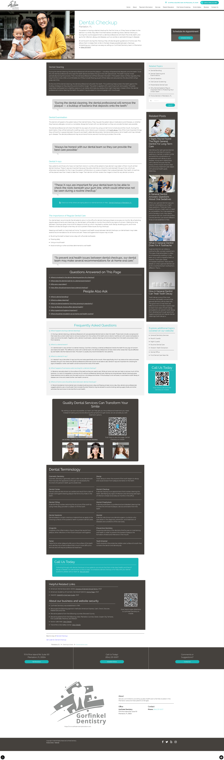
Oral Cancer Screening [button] (183, 7)
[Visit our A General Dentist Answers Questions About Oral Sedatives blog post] (162, 192)
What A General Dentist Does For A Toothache (161, 244)
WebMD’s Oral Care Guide (66, 595)
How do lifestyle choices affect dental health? (67, 307)
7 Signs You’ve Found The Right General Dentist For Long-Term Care (160, 142)
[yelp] (171, 742)
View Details (67, 622)
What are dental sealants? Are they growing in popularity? (72, 303)
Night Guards (155, 341)
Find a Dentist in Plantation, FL (161, 96)
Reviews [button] (206, 7)
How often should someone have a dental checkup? (69, 287)
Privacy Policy (50, 742)
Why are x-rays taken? (59, 284)
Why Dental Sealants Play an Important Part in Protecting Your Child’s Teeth (162, 90)
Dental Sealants (155, 78)
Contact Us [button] (214, 7)
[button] (3, 757)
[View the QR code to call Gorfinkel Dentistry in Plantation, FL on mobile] (162, 385)
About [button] (135, 7)
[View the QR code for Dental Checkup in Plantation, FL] (118, 435)
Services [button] (157, 7)
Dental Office (155, 352)
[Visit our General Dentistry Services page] (95, 458)
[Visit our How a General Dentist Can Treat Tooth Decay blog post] (162, 289)
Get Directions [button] (37, 661)
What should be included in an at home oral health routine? (72, 314)
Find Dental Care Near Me (159, 355)
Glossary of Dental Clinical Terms (86, 589)
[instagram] (176, 742)
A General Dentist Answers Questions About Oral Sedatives (160, 197)
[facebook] (162, 742)
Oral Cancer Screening (158, 82)
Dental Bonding (156, 70)
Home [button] (128, 7)
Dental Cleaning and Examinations (157, 74)
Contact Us (187, 661)
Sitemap (57, 742)
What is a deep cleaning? (60, 300)
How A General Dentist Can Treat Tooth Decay (161, 292)
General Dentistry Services (159, 335)
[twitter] (167, 742)
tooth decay (113, 130)
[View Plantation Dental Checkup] (37, 58)
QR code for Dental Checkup (56, 640)
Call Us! (210, 2)
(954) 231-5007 (86, 47)
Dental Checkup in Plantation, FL (120, 202)
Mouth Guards (155, 338)
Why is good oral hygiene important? (64, 310)
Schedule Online (185, 38)
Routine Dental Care (157, 345)
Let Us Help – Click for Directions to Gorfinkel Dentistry (80, 439)
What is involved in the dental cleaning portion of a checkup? (72, 277)
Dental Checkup (62, 636)
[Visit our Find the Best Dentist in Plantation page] (121, 458)
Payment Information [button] (146, 7)
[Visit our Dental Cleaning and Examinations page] (70, 458)
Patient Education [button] (168, 7)
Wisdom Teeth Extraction (159, 348)
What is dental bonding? (60, 297)
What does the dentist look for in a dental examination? (71, 281)
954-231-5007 (84, 572)
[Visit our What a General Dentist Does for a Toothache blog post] (162, 240)
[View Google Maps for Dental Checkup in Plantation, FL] (79, 437)
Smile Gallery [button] (197, 7)
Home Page (90, 592)
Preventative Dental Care (159, 85)
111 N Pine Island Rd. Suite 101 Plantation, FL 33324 (182, 2)
